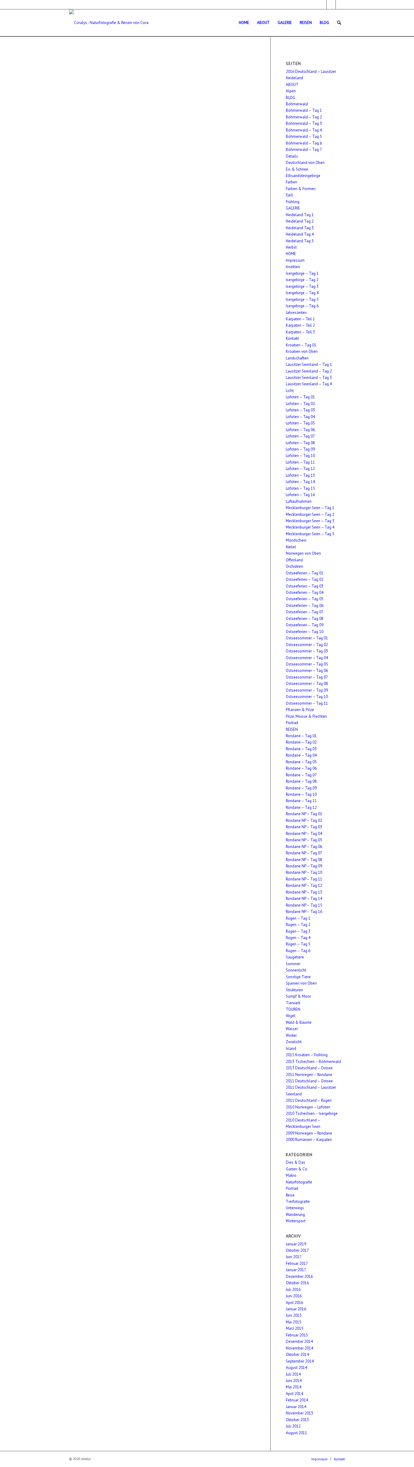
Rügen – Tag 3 (298, 931)
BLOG (290, 97)
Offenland (294, 560)
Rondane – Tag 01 (301, 735)
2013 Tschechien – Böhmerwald (313, 1061)
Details (292, 156)
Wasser (292, 1028)
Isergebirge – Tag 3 (302, 286)
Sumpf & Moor (298, 996)
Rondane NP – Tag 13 (304, 892)
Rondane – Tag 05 (301, 761)
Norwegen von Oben (303, 553)
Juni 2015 (294, 1315)
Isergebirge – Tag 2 (302, 279)
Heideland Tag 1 (300, 214)
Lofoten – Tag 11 (300, 462)
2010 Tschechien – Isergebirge (312, 1113)
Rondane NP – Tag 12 (304, 885)
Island (291, 1048)
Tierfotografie (298, 1201)
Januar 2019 (296, 1244)
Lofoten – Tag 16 (300, 494)
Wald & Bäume (299, 1022)
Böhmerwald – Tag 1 (304, 110)
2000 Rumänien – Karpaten (309, 1139)
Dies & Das (295, 1162)
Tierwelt (293, 1003)
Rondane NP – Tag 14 (304, 898)
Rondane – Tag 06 (301, 768)
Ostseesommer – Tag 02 (307, 644)
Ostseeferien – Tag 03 (304, 586)
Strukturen (294, 989)
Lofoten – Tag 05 (300, 423)
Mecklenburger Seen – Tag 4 (310, 527)
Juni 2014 (294, 1380)
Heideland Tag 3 (300, 227)
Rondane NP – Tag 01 (304, 813)
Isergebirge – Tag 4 (302, 292)
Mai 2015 (293, 1322)
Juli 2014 (293, 1374)
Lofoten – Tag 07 (300, 436)
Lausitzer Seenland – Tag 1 (309, 364)
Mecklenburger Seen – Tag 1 (310, 507)
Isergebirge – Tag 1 (302, 273)
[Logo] (109, 22)
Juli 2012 (293, 1426)
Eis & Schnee (297, 169)
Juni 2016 (294, 1296)
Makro (291, 1175)
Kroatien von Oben (302, 351)
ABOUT (292, 84)
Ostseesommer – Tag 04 (307, 657)
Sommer (293, 963)
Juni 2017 (294, 1256)
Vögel (290, 1015)
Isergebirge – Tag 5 (302, 299)
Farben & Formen (301, 188)
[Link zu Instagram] (331, 4)
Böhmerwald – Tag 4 (304, 130)
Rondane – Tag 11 (301, 800)
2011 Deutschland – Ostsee (309, 1081)
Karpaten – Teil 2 (300, 325)
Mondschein (296, 540)
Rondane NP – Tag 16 (304, 911)
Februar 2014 (297, 1400)
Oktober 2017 (297, 1250)
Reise (290, 1195)
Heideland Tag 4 (300, 234)
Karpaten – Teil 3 (300, 332)
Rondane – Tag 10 (301, 794)
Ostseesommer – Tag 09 (307, 690)
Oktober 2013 (297, 1419)
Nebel (291, 547)
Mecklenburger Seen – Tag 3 (310, 520)
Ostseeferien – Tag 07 (304, 611)
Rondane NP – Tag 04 (304, 833)
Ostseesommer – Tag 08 (307, 683)
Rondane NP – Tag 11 (304, 879)
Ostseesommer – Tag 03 (307, 651)
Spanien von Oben (301, 983)
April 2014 (294, 1393)
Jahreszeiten (296, 312)
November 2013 (299, 1413)
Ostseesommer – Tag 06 (307, 670)
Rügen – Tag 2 (298, 924)
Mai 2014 (293, 1387)
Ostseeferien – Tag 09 (304, 625)
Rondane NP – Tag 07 (304, 853)
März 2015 (294, 1328)
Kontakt (292, 338)
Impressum (295, 260)
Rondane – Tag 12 (301, 807)
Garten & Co (296, 1169)
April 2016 (294, 1302)
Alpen (291, 91)
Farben (291, 182)
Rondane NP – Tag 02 (304, 820)
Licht (290, 390)
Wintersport (295, 1221)
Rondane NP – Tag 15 (304, 905)
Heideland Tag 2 (300, 221)
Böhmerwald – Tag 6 (304, 143)
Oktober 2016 (297, 1282)
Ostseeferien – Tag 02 (304, 579)
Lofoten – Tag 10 (300, 455)
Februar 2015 (297, 1335)
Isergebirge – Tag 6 (302, 305)
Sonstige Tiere (298, 976)
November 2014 (299, 1348)
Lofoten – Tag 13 (300, 475)
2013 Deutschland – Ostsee (309, 1067)
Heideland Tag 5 (300, 240)
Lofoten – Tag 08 (300, 442)
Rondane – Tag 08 (301, 781)
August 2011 (296, 1432)
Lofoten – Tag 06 (300, 429)
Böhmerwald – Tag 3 (304, 123)
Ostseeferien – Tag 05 (304, 598)
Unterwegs (295, 1207)
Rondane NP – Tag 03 (304, 826)
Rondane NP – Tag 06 (304, 846)
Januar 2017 (296, 1269)
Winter (291, 1035)
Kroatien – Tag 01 (301, 345)
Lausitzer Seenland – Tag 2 (309, 371)
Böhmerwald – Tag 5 (304, 136)
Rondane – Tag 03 (301, 748)
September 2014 (300, 1361)
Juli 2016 (293, 1289)
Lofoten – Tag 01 (300, 397)
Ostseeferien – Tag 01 (304, 573)
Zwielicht (294, 1041)
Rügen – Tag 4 (298, 937)
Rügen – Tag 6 (298, 950)
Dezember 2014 (299, 1341)
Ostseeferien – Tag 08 (304, 618)
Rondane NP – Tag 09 (304, 866)
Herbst (291, 247)
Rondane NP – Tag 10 (304, 872)
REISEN (292, 729)
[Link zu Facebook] (322, 4)
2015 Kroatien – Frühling (307, 1054)
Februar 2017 (297, 1263)
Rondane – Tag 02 (301, 742)
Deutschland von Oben (305, 162)
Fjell (289, 195)
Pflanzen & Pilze (300, 709)
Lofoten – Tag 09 (300, 449)
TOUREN (293, 1009)
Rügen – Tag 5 (298, 944)
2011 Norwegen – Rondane (309, 1074)
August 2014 (296, 1367)
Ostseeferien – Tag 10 (304, 631)
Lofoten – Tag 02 (300, 403)
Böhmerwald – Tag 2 (304, 117)
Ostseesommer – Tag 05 (307, 664)
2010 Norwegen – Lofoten (308, 1107)
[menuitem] (244, 22)
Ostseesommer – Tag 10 (307, 696)
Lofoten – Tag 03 (300, 410)
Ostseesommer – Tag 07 (307, 677)
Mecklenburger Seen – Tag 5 (310, 533)
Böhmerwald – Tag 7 (304, 149)
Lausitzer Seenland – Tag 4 (309, 383)
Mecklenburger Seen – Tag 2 (310, 514)
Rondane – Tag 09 (301, 788)
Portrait (292, 722)
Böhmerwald (297, 104)
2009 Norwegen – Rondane (309, 1133)
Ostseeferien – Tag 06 (304, 605)
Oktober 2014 (297, 1354)
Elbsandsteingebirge (303, 175)
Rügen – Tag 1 (298, 918)
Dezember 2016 (299, 1276)
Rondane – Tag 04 (301, 755)
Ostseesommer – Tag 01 (307, 638)
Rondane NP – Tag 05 (304, 839)
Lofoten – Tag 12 (300, 468)
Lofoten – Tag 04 (300, 416)
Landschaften (297, 358)
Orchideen (294, 566)
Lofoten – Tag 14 (300, 481)
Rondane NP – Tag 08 (304, 859)
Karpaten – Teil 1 (300, 319)
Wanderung (295, 1214)
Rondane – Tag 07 (301, 775)
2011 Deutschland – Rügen (309, 1100)
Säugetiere (295, 957)
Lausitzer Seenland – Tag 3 (309, 377)
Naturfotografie (299, 1182)
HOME (291, 253)
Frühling (292, 201)
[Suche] (339, 22)
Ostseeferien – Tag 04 (304, 592)
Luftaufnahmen (299, 501)
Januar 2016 (296, 1309)
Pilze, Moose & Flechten (306, 716)
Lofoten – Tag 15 (300, 488)
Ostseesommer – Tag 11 (307, 703)
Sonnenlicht (296, 970)
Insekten (293, 266)
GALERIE (293, 208)
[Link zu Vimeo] (340, 4)
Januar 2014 (296, 1406)
